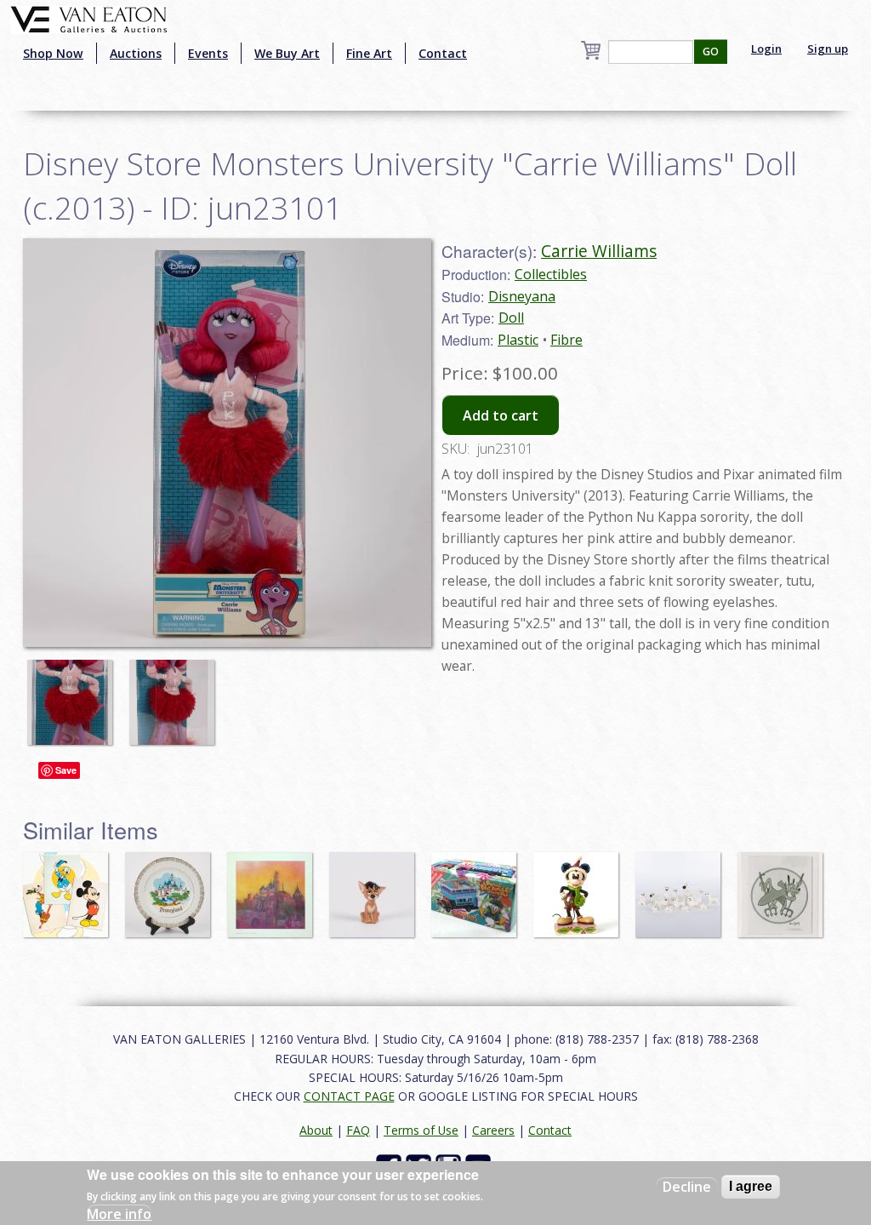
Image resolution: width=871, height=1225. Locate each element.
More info (119, 1214)
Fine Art (369, 53)
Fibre (566, 339)
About (316, 1130)
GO (711, 51)
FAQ (358, 1130)
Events (208, 53)
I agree (750, 1186)
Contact (442, 53)
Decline (687, 1186)
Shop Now (53, 53)
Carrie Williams (599, 250)
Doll (511, 317)
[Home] (89, 18)
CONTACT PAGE (349, 1096)
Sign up (827, 48)
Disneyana (521, 296)
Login (766, 48)
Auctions (136, 53)
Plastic (518, 339)
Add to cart (500, 415)
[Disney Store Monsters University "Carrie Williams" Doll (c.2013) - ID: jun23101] (74, 693)
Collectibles (551, 274)
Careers (493, 1130)
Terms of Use (421, 1130)
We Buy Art (287, 53)
